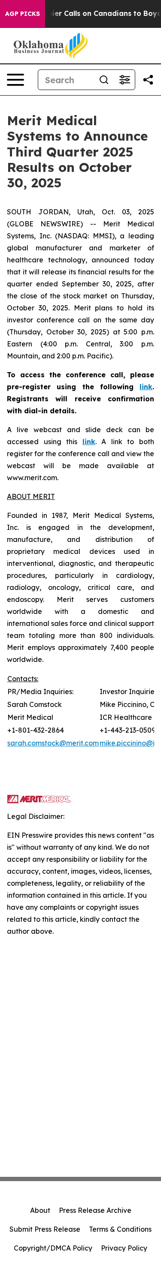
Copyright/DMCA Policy (53, 1248)
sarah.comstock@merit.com (53, 743)
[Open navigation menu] (15, 79)
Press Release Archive (95, 1210)
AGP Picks (22, 14)
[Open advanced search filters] (124, 80)
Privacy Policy (124, 1248)
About (40, 1210)
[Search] (104, 80)
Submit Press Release (44, 1229)
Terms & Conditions (120, 1229)
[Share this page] (148, 79)
